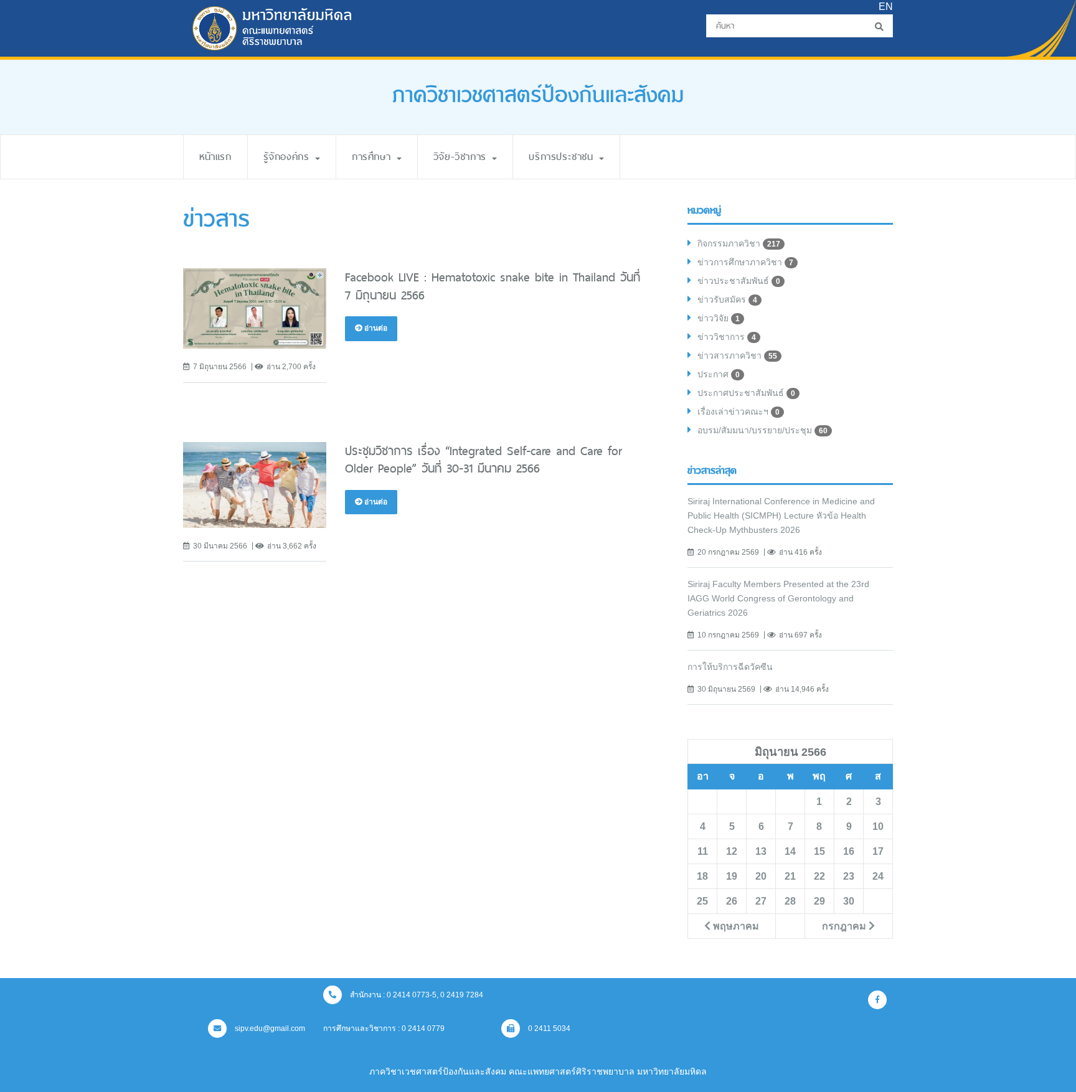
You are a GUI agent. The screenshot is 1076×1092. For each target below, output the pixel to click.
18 (702, 876)
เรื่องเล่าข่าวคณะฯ (738, 412)
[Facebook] (877, 1000)
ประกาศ (718, 374)
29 (819, 900)
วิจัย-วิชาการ (462, 156)
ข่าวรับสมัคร (727, 299)
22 (819, 876)
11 (702, 851)
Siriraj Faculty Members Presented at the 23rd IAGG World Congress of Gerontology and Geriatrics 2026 (778, 598)
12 (731, 851)
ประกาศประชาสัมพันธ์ (746, 393)
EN (886, 6)
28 (790, 900)
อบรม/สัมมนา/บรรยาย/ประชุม (762, 430)
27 (761, 900)
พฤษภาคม (734, 925)
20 (761, 876)
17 (878, 851)
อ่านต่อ (374, 328)
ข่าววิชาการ (726, 337)
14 (790, 851)
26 (731, 900)
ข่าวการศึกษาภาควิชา (745, 262)
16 (848, 851)
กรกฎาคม (845, 925)
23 (848, 876)
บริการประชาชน (563, 156)
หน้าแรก (215, 156)
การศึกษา (373, 156)
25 (702, 900)
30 (848, 900)
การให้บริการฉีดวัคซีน (730, 667)
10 (878, 826)
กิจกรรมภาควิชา (738, 243)
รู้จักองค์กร (288, 156)
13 (761, 851)
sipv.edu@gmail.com (269, 1028)
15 (819, 851)
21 (790, 876)
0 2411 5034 (548, 1028)
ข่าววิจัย (718, 318)
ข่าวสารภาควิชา (737, 355)
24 (878, 876)
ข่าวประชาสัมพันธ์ (738, 281)
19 (731, 876)
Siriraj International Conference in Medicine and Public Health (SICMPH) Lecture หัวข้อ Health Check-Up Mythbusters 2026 (781, 515)
